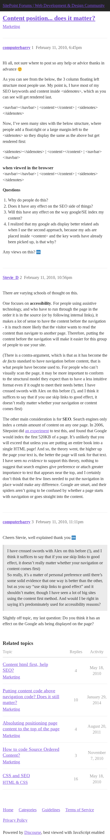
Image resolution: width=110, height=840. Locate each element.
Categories (28, 810)
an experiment (37, 431)
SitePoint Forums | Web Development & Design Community (54, 5)
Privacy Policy (15, 820)
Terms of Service (79, 810)
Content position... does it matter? (49, 18)
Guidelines (51, 810)
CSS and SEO (16, 775)
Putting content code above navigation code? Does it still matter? (31, 696)
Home (8, 810)
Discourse (32, 832)
